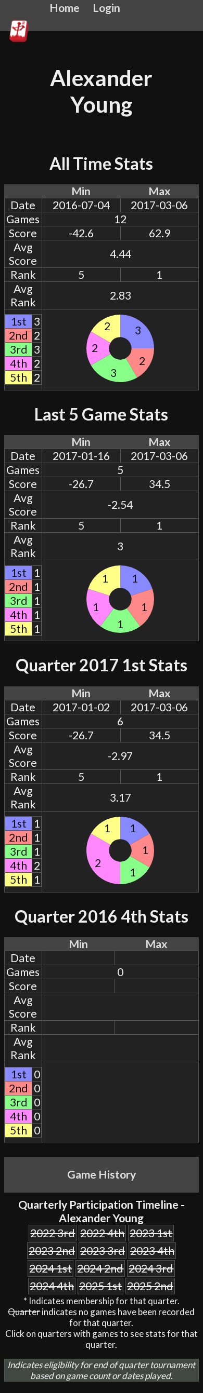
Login (106, 8)
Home (64, 8)
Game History (101, 1174)
